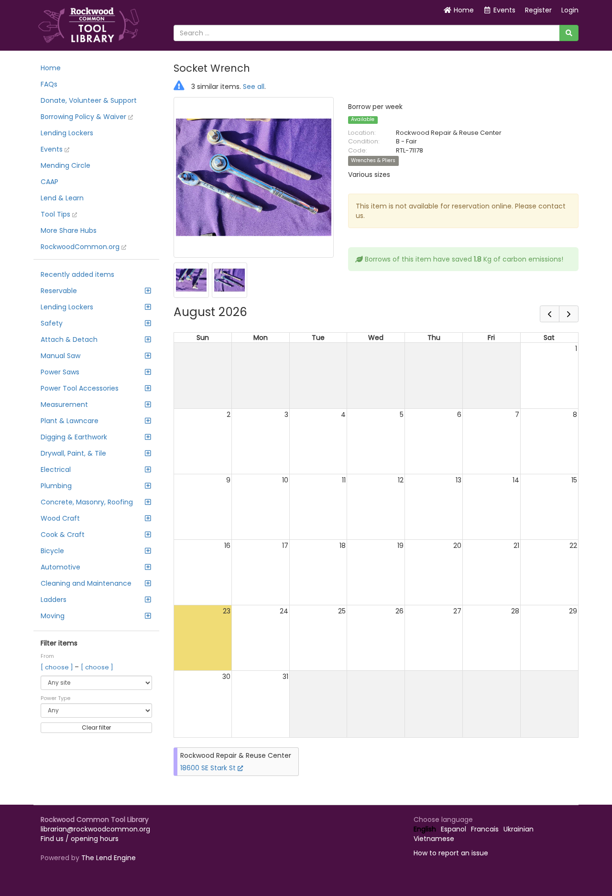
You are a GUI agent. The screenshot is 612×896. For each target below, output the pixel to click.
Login (570, 10)
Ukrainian (518, 829)
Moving (53, 616)
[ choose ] (58, 667)
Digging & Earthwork (74, 437)
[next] (569, 314)
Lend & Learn (62, 198)
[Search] (569, 33)
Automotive (60, 567)
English (425, 829)
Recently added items (77, 274)
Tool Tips (56, 214)
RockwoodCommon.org (81, 246)
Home (463, 10)
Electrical (56, 469)
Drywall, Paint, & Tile (73, 453)
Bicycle (52, 551)
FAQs (49, 84)
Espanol (453, 829)
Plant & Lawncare (69, 421)
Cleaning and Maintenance (86, 583)
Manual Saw (60, 356)
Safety (52, 323)
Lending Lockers (67, 133)
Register (538, 10)
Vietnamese (434, 838)
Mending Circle (65, 165)
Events (53, 149)
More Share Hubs (69, 230)
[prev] (549, 314)
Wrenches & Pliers (373, 160)
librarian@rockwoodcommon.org (95, 829)
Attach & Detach (69, 339)
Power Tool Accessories (80, 388)
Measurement (64, 404)
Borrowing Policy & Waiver (84, 116)
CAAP (49, 181)
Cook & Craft (63, 534)
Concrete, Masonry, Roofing (87, 502)
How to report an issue (451, 853)
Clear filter (96, 727)
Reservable (59, 290)
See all (253, 86)
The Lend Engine (108, 858)
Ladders (53, 599)
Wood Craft (60, 518)
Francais (485, 829)
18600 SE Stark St (209, 768)
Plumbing (56, 486)
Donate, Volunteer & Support (89, 100)
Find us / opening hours (80, 838)
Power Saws (60, 372)
